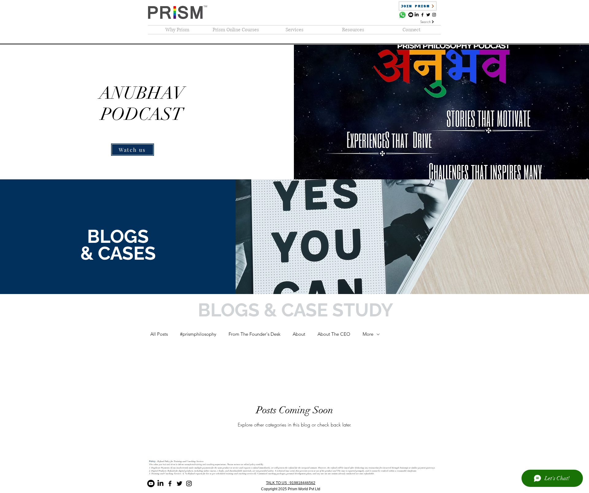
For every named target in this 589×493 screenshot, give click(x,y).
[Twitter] (428, 14)
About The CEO (334, 334)
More (368, 334)
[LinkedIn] (416, 14)
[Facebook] (422, 14)
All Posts (159, 334)
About (299, 334)
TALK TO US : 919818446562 (290, 483)
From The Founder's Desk (254, 334)
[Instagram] (434, 14)
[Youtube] (410, 14)
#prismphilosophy (198, 334)
